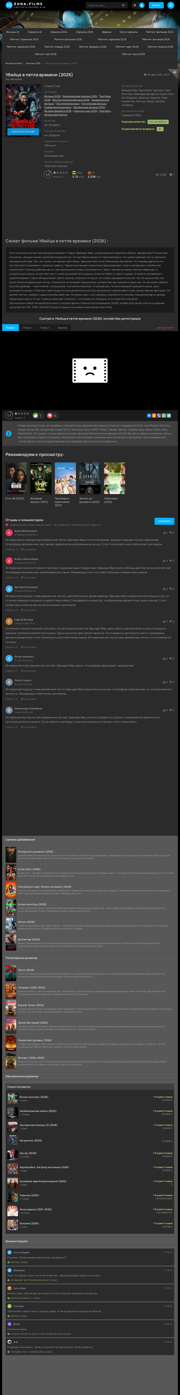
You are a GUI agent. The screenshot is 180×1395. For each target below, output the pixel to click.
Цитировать (30, 549)
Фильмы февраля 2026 (58, 111)
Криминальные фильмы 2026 (80, 96)
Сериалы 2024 (59, 32)
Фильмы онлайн (14, 63)
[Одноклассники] (154, 415)
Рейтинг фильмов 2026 (156, 39)
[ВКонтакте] (149, 415)
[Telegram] (169, 415)
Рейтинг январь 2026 (57, 46)
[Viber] (159, 415)
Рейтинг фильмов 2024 (160, 32)
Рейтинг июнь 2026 (133, 54)
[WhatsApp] (164, 415)
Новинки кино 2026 (85, 111)
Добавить (164, 521)
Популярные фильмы (93, 103)
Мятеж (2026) (19, 1262)
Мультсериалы (128, 32)
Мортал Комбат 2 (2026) (26, 1298)
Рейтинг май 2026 (46, 54)
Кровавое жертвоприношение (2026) (34, 1280)
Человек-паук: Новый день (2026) (32, 1351)
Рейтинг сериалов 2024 (24, 39)
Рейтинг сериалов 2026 (21, 46)
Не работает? (165, 327)
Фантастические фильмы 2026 (71, 100)
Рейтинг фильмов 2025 (68, 39)
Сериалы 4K (35, 32)
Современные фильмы (57, 107)
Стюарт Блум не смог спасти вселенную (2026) (41, 1333)
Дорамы (106, 32)
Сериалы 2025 (84, 32)
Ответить (10, 549)
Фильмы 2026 (33, 63)
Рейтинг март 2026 (127, 46)
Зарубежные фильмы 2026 (89, 107)
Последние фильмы (67, 103)
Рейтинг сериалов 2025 (112, 39)
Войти (156, 5)
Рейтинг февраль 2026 (93, 46)
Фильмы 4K (12, 32)
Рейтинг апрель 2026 (160, 46)
